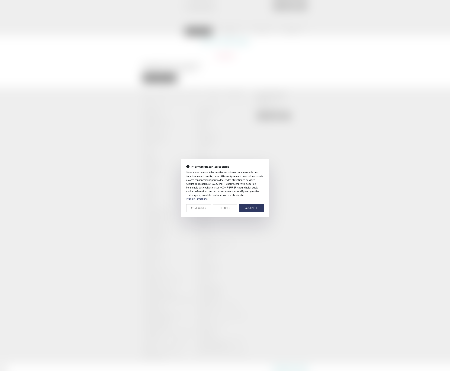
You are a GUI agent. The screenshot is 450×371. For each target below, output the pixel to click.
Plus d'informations (197, 198)
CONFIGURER (198, 208)
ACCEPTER (251, 208)
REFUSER (225, 208)
